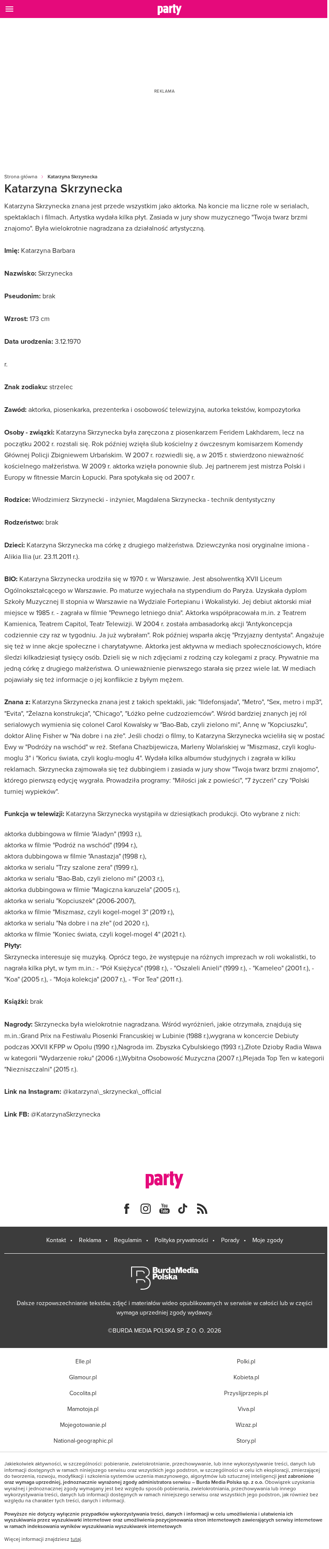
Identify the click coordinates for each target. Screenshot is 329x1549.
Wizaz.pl (246, 1424)
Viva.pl (246, 1409)
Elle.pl (83, 1361)
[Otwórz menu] (9, 9)
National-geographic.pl (83, 1440)
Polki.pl (246, 1361)
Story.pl (246, 1440)
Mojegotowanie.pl (83, 1424)
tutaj (76, 1539)
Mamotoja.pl (83, 1409)
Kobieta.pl (246, 1377)
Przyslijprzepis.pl (246, 1393)
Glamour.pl (83, 1377)
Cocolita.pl (82, 1393)
